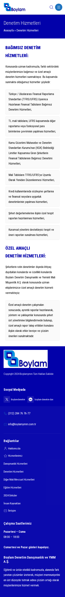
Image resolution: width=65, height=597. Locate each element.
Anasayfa (9, 30)
